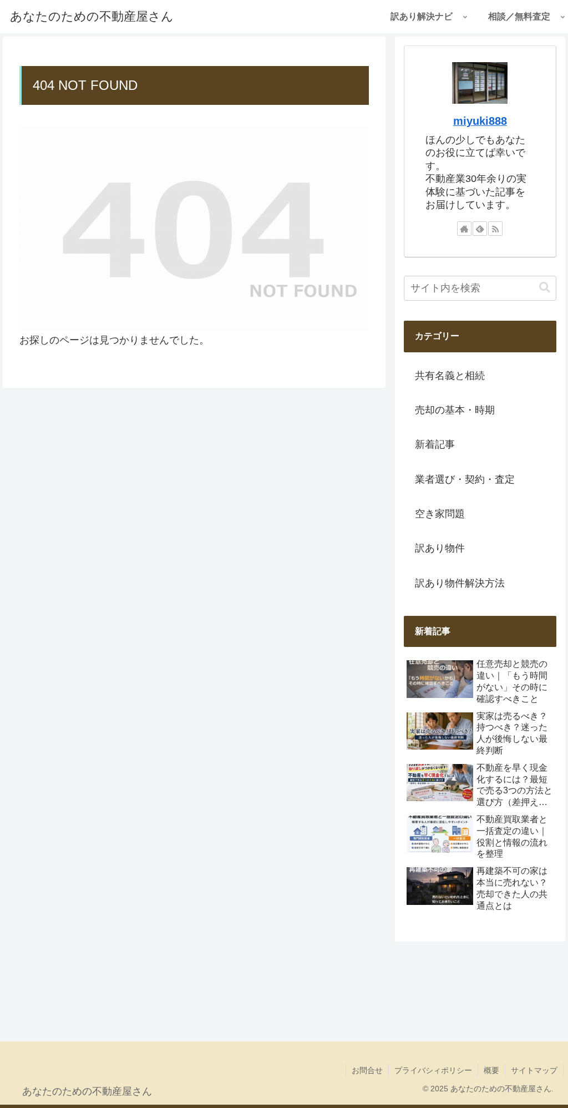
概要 (491, 1070)
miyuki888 (480, 121)
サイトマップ (534, 1070)
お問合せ (367, 1070)
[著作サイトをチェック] (464, 228)
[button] (545, 287)
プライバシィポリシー (433, 1070)
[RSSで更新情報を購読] (495, 228)
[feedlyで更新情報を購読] (480, 228)
